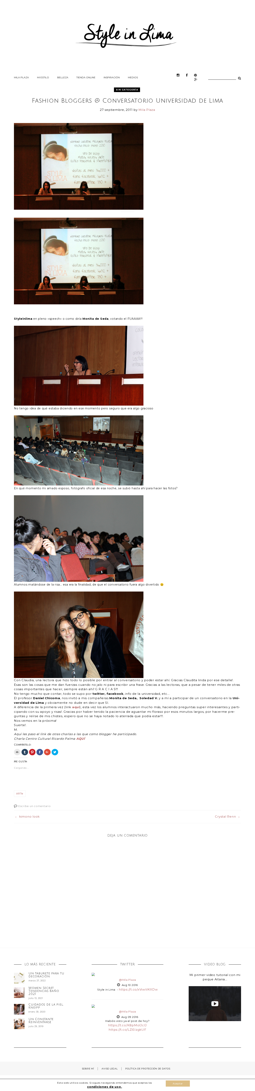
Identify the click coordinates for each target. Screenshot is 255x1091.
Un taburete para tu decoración (46, 975)
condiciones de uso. (104, 1087)
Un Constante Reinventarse (41, 1021)
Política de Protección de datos (147, 1068)
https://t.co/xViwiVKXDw (138, 989)
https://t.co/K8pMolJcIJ (127, 1025)
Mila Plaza (21, 77)
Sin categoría (127, 89)
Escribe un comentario (34, 806)
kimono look (29, 816)
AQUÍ (80, 739)
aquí (76, 707)
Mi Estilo (43, 77)
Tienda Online (85, 77)
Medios (133, 77)
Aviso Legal (110, 1068)
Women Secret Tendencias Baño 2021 (43, 991)
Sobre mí (88, 1068)
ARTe (19, 793)
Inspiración (112, 77)
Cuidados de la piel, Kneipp (45, 1006)
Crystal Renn (225, 816)
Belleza (62, 77)
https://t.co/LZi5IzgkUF (127, 1029)
